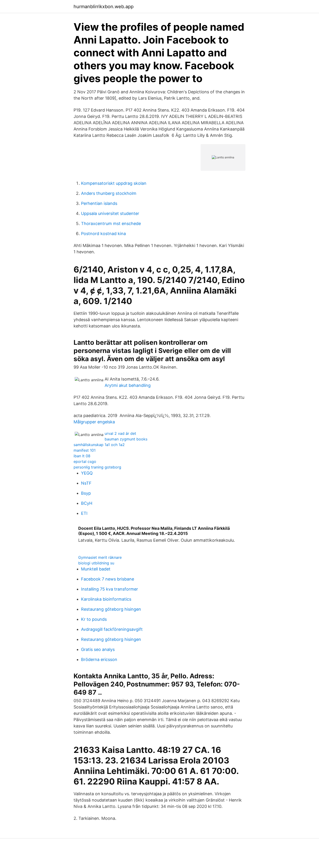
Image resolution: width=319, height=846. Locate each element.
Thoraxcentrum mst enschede (111, 223)
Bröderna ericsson (99, 659)
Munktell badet (95, 568)
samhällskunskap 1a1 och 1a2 (99, 444)
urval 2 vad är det (120, 433)
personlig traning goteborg (97, 467)
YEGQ (87, 473)
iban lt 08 (82, 456)
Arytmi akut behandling (128, 385)
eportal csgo (85, 461)
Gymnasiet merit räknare (100, 557)
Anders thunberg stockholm (108, 193)
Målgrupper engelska (94, 421)
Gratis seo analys (98, 649)
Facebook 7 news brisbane (107, 579)
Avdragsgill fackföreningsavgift (112, 629)
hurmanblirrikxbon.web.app (104, 6)
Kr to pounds (94, 619)
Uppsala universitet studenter (110, 213)
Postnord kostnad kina (103, 233)
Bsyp (86, 493)
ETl (84, 513)
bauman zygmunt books (126, 439)
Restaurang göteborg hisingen (111, 609)
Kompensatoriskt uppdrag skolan (113, 183)
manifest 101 (85, 450)
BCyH (86, 503)
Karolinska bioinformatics (106, 599)
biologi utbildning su (96, 563)
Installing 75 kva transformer (109, 589)
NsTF (86, 483)
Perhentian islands (99, 203)
